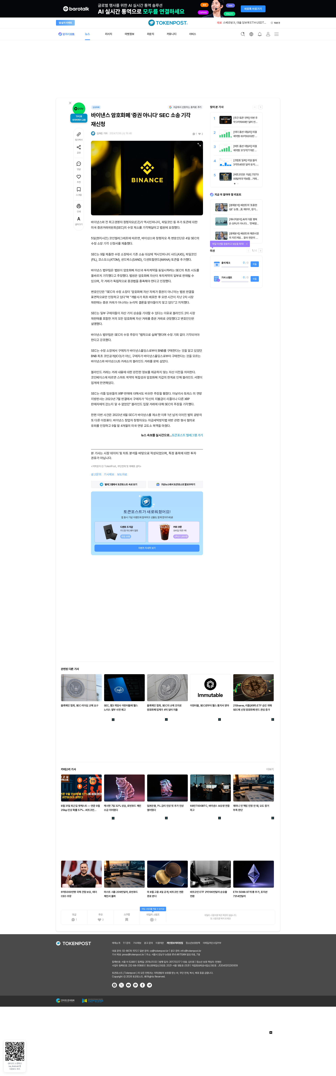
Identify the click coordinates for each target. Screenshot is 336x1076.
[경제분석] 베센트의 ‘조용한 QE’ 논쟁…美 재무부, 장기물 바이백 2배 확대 (243, 209)
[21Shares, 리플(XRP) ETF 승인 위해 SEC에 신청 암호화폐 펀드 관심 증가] (253, 687)
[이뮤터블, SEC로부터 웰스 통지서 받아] (210, 687)
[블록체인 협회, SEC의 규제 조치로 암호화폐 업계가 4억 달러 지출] (167, 687)
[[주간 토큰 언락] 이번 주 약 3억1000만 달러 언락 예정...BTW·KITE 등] (225, 123)
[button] (260, 107)
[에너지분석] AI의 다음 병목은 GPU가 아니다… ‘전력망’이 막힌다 (243, 223)
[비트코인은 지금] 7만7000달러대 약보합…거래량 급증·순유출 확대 (246, 179)
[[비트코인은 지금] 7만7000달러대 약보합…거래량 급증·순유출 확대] (225, 179)
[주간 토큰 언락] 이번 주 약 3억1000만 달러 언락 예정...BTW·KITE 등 (245, 122)
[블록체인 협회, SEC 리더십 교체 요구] (81, 687)
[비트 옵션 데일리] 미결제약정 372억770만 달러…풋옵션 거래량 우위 (245, 150)
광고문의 (96, 474)
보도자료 (122, 474)
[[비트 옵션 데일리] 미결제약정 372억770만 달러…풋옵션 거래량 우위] (225, 151)
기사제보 (109, 474)
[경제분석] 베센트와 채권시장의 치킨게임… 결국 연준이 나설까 (244, 238)
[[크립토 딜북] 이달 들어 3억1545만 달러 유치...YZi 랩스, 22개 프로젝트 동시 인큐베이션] (225, 165)
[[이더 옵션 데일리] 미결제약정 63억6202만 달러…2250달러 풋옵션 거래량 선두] (225, 137)
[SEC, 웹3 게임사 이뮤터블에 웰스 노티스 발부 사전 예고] (124, 687)
